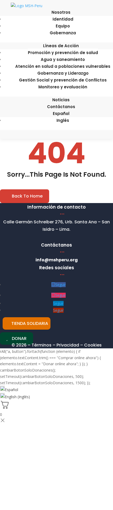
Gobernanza (63, 33)
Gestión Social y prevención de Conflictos (63, 80)
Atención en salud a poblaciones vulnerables (62, 66)
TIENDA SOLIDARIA (29, 323)
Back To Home (27, 196)
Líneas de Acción (61, 46)
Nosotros (61, 12)
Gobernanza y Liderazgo (63, 73)
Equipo (63, 26)
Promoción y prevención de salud (63, 52)
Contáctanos (61, 106)
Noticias (61, 100)
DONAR (19, 338)
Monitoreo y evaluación (62, 87)
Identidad (63, 19)
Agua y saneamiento (63, 59)
